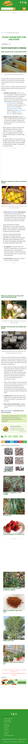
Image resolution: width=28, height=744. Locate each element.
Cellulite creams (7, 722)
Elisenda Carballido (21, 416)
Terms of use (6, 741)
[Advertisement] (14, 23)
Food (5, 32)
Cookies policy (21, 741)
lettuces (9, 113)
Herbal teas (6, 724)
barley (11, 107)
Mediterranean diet (8, 718)
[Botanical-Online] (8, 3)
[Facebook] (11, 714)
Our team (6, 733)
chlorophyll (14, 212)
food (10, 436)
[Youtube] (13, 714)
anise (14, 131)
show (8, 44)
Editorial (18, 426)
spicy (20, 141)
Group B (9, 103)
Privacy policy (13, 741)
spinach (9, 112)
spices (21, 117)
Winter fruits (7, 726)
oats (8, 107)
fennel (10, 131)
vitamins (14, 103)
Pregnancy (6, 729)
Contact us (6, 732)
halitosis (15, 436)
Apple (4, 224)
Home (2, 32)
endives (19, 112)
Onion (5, 382)
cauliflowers (22, 110)
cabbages (16, 110)
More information (7, 410)
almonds (15, 108)
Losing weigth (7, 720)
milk (12, 396)
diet (6, 436)
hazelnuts (9, 108)
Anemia (5, 727)
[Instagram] (16, 714)
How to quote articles (9, 735)
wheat (24, 105)
